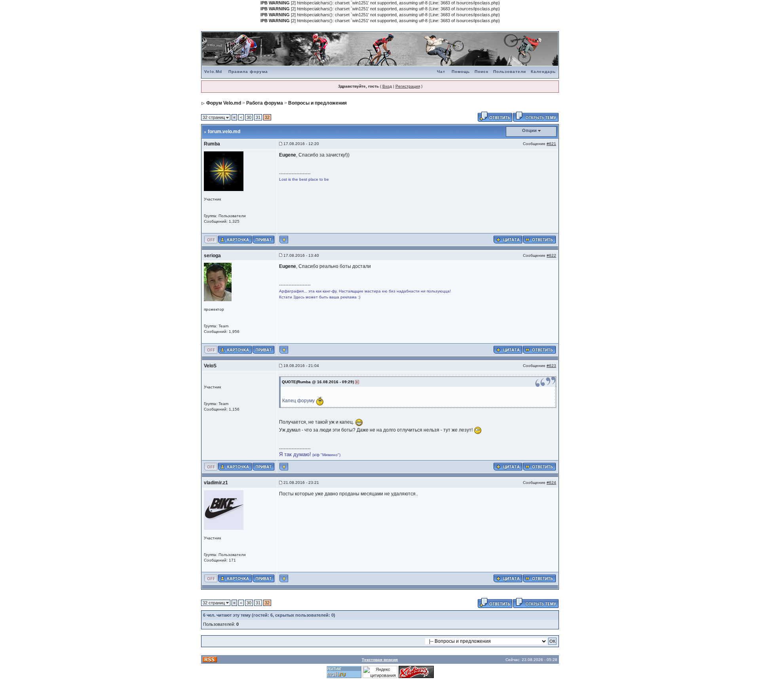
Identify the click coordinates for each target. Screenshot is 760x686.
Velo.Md (213, 71)
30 (249, 117)
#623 (551, 365)
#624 (551, 482)
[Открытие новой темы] (536, 116)
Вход (387, 86)
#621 (551, 143)
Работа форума (264, 103)
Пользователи (509, 71)
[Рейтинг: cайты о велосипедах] (416, 671)
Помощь (461, 71)
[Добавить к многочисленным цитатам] (507, 239)
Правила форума (248, 71)
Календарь (543, 71)
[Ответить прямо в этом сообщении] (539, 239)
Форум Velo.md (223, 103)
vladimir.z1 (216, 482)
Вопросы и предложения (317, 103)
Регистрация (407, 86)
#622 (551, 255)
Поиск (481, 71)
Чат (441, 71)
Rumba (212, 144)
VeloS (210, 366)
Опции (529, 130)
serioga (212, 255)
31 (258, 117)
